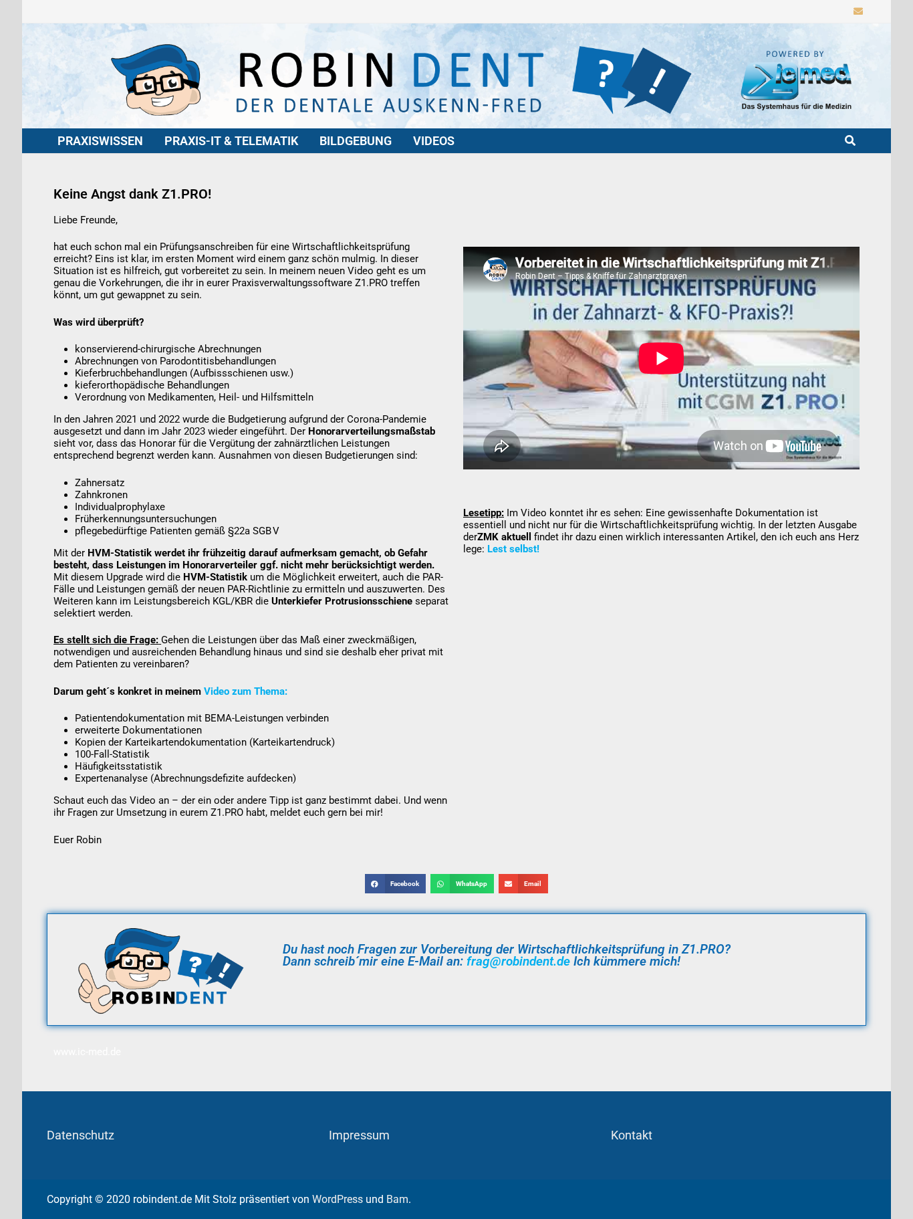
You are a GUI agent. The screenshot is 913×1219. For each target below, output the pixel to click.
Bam (397, 1199)
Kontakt (631, 1135)
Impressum (359, 1135)
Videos (433, 141)
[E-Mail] (858, 10)
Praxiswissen (100, 141)
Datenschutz (80, 1135)
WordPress (337, 1199)
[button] (395, 883)
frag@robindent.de (518, 961)
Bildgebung (355, 141)
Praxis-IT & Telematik (231, 141)
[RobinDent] (456, 75)
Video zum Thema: (245, 691)
